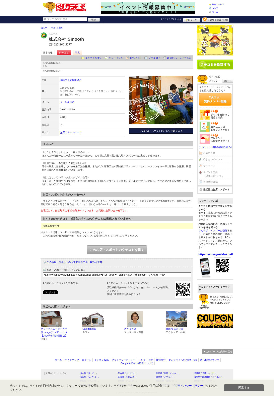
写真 (77, 52)
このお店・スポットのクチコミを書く (117, 249)
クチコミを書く (93, 58)
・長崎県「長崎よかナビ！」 (205, 373)
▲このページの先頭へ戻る (217, 351)
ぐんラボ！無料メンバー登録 (215, 99)
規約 (150, 360)
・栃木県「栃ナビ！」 (88, 373)
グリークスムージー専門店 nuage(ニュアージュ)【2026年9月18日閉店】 (54, 332)
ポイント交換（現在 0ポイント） (213, 174)
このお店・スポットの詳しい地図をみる (161, 130)
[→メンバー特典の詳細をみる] (215, 147)
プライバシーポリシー (124, 360)
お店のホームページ (71, 132)
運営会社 (161, 360)
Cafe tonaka (89, 328)
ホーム (215, 12)
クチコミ (64, 52)
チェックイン (116, 58)
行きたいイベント (212, 159)
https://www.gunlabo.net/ (215, 254)
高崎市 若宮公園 (174, 328)
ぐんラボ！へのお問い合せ (182, 360)
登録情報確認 (210, 181)
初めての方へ (218, 4)
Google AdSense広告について (137, 363)
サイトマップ (72, 360)
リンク (142, 360)
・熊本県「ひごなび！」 (127, 373)
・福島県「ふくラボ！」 (89, 377)
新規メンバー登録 (215, 19)
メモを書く (154, 58)
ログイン (191, 19)
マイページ (209, 165)
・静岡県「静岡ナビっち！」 (167, 373)
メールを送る (67, 102)
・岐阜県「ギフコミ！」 (165, 377)
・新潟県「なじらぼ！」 (127, 377)
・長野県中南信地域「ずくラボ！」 (208, 377)
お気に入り (136, 58)
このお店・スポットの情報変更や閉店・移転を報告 (74, 262)
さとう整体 (130, 328)
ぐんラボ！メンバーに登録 (212, 230)
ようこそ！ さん (171, 19)
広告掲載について (209, 360)
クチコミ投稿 (101, 360)
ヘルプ (215, 8)
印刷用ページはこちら (179, 58)
